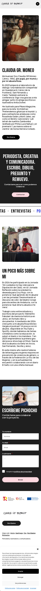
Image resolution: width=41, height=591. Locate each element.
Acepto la (19, 471)
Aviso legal (33, 588)
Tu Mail (5, 443)
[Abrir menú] (37, 4)
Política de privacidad (22, 588)
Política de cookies (10, 588)
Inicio (12, 533)
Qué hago (19, 533)
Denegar (20, 577)
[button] (38, 549)
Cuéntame (6, 454)
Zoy (25, 533)
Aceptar (20, 571)
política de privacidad (23, 471)
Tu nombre (6, 432)
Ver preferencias (20, 583)
